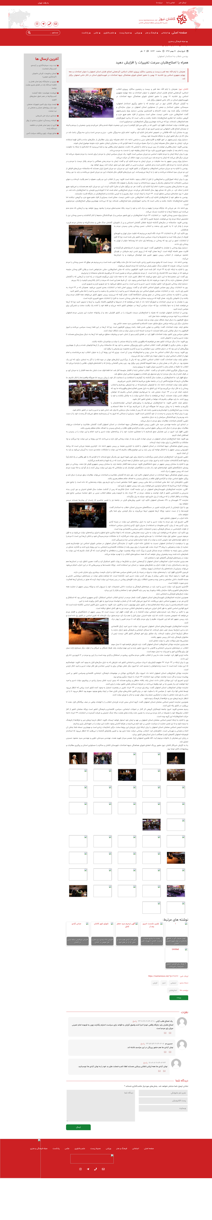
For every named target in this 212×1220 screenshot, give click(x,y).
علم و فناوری (109, 32)
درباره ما (159, 2)
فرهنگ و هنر (150, 32)
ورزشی (137, 32)
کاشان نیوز (183, 89)
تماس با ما (170, 2)
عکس (96, 32)
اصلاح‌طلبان (173, 990)
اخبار (164, 983)
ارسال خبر (182, 2)
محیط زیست (124, 32)
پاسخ (135, 1021)
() (170, 1033)
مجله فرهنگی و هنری (177, 41)
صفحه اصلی (179, 33)
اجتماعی (164, 32)
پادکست (85, 32)
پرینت (179, 997)
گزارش (155, 983)
